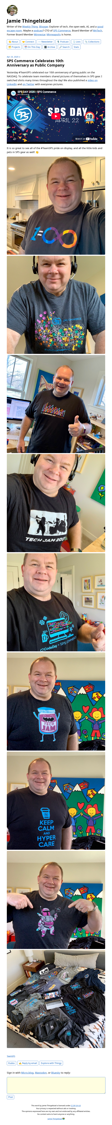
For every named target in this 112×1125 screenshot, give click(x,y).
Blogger (43, 26)
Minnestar (39, 34)
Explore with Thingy (51, 1063)
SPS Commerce (62, 30)
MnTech (97, 30)
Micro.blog (27, 1072)
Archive (51, 47)
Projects (16, 47)
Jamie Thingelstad (29, 20)
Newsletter (47, 41)
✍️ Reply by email (28, 1063)
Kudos (11, 1063)
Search (66, 47)
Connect (29, 41)
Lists (78, 41)
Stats (76, 47)
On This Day (34, 47)
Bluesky (55, 1072)
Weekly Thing (30, 26)
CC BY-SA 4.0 (76, 1105)
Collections (93, 41)
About (15, 41)
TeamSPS (11, 1056)
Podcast (64, 41)
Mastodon (41, 1072)
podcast (38, 30)
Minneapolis (54, 34)
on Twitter (28, 84)
